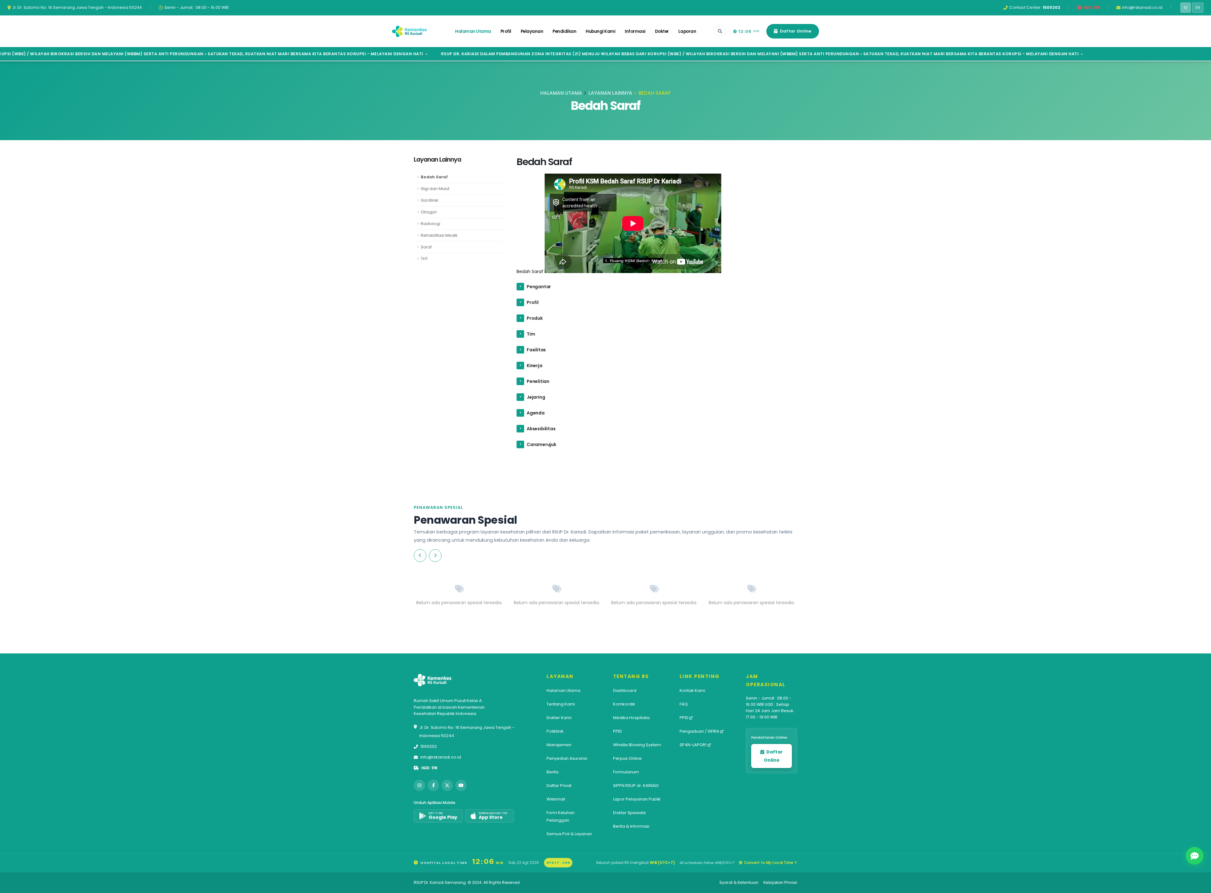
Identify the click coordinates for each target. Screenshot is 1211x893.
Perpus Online (627, 758)
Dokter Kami (559, 718)
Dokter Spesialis (629, 813)
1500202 (428, 746)
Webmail (556, 799)
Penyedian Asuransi (567, 758)
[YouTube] (461, 785)
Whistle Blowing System (637, 745)
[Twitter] (447, 785)
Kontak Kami (692, 691)
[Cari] (720, 31)
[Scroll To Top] (1200, 886)
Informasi (635, 31)
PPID (617, 731)
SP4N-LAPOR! (694, 745)
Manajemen (559, 745)
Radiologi (430, 223)
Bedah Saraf (434, 177)
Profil (505, 31)
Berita (553, 772)
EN (1198, 7)
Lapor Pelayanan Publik (637, 799)
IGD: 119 (429, 768)
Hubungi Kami (600, 31)
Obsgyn (429, 212)
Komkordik (624, 704)
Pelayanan (532, 31)
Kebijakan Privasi (780, 882)
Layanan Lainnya (610, 93)
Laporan (687, 31)
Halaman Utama (473, 31)
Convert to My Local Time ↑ (770, 862)
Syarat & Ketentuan (738, 882)
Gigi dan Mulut (435, 188)
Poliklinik (555, 731)
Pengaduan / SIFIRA (700, 731)
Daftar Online (795, 31)
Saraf (426, 247)
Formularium (626, 772)
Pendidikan (564, 31)
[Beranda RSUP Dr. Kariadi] (409, 31)
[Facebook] (433, 785)
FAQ (684, 704)
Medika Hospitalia (631, 718)
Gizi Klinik (429, 200)
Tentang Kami (561, 704)
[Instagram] (419, 785)
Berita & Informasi (631, 826)
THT (424, 258)
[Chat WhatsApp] (1194, 856)
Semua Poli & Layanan (569, 834)
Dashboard (624, 691)
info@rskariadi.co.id (440, 757)
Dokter (662, 31)
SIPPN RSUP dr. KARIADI (635, 786)
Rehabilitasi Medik (439, 235)
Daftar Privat (559, 786)
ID (1185, 7)
